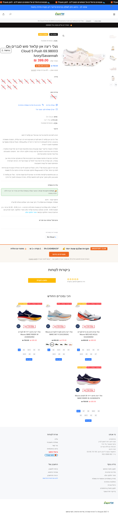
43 (26, 81)
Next (104, 56)
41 (9, 81)
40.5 (3, 81)
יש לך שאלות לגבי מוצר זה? (45, 109)
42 (15, 81)
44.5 (38, 81)
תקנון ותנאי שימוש (109, 469)
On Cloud (49, 117)
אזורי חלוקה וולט (110, 475)
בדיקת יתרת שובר (109, 491)
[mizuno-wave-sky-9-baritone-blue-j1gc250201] (57, 344)
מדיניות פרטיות (110, 472)
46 (49, 81)
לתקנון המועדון (33, 259)
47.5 (9, 87)
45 (44, 81)
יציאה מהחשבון (52, 475)
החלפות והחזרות (110, 482)
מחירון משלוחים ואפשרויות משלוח (104, 479)
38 (88, 411)
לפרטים (33, 70)
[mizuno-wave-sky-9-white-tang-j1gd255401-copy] (71, 344)
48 (15, 87)
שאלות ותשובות (52, 442)
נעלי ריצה (47, 120)
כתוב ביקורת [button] (42, 280)
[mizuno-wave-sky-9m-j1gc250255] (47, 344)
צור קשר (55, 445)
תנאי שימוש (69, 512)
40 (81, 415)
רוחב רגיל (53, 97)
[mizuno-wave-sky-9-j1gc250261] (52, 344)
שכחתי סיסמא (53, 472)
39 (98, 411)
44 (32, 81)
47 (3, 87)
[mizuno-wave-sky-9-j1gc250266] (66, 344)
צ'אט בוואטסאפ (52, 449)
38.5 (93, 411)
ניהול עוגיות (112, 485)
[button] (6, 50)
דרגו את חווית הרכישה (50, 478)
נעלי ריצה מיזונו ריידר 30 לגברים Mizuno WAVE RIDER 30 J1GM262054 (29, 334)
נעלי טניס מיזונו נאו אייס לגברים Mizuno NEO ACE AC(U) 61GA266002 (88, 334)
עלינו (56, 439)
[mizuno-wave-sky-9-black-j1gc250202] (61, 344)
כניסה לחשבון (53, 469)
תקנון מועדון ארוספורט (108, 488)
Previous (63, 56)
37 (83, 411)
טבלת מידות (50, 105)
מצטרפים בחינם (59, 254)
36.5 (78, 411)
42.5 (20, 81)
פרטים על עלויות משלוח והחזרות (29, 105)
